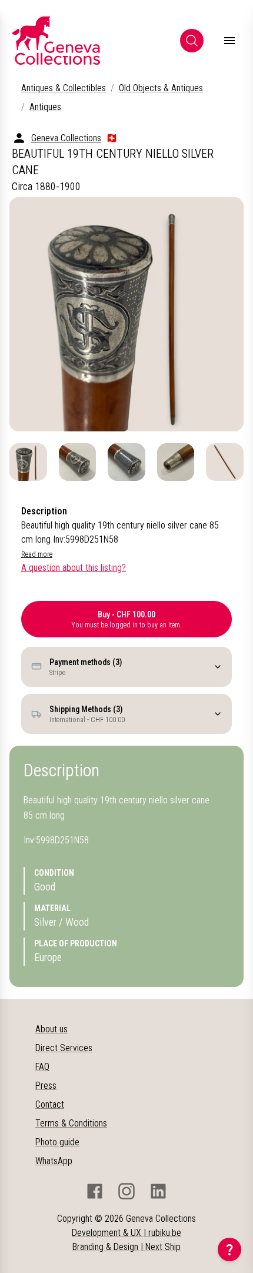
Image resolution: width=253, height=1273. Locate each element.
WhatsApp (53, 1160)
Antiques (45, 106)
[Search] (192, 40)
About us (51, 1029)
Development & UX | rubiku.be (126, 1232)
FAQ (42, 1066)
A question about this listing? (73, 567)
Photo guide (57, 1142)
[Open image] (126, 314)
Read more (36, 554)
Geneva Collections (66, 138)
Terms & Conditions (71, 1123)
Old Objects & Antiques (161, 88)
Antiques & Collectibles (63, 88)
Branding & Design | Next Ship (126, 1246)
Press (45, 1085)
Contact (49, 1104)
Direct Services (63, 1047)
